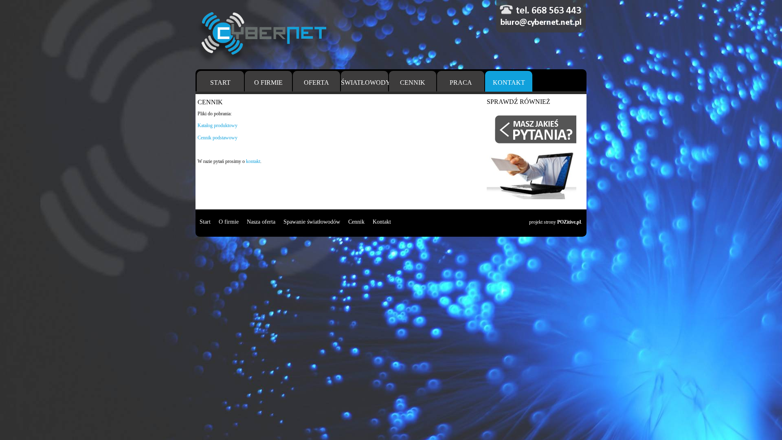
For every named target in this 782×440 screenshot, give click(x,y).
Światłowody (364, 82)
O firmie (268, 82)
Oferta (316, 82)
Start (220, 82)
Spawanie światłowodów (311, 222)
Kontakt (509, 82)
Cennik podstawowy (217, 138)
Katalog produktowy (217, 125)
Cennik (412, 82)
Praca (461, 82)
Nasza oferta (261, 222)
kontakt (253, 161)
